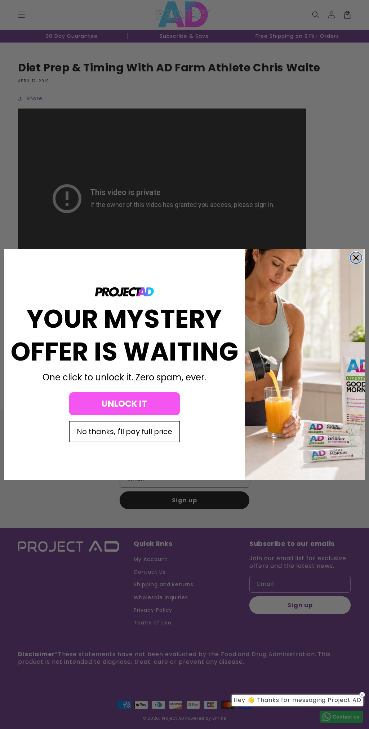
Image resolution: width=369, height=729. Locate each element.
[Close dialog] (356, 258)
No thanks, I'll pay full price (124, 432)
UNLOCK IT (124, 404)
